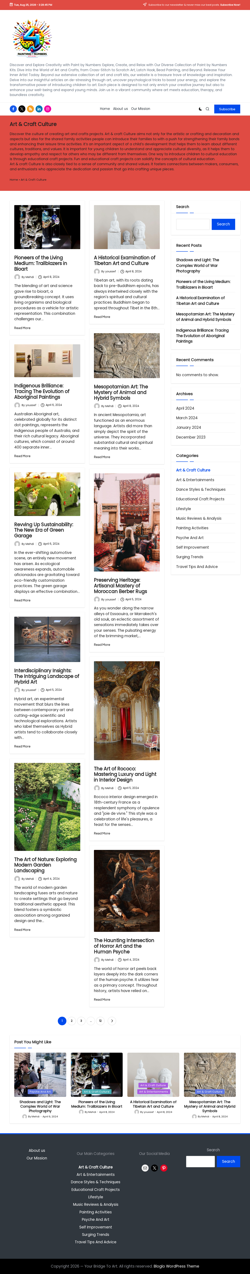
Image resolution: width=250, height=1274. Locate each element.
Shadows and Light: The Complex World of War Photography (197, 265)
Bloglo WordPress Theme (176, 1266)
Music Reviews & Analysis (198, 518)
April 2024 (185, 408)
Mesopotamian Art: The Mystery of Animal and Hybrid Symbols (121, 392)
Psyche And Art (190, 537)
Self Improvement (192, 547)
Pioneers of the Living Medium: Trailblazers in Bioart (40, 263)
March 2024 (187, 418)
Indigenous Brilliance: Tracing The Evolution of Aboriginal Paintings (42, 391)
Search (182, 206)
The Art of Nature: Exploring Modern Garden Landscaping (45, 865)
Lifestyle (183, 508)
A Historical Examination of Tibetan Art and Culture (124, 260)
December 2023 (190, 437)
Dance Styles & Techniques (201, 489)
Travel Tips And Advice (197, 566)
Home (14, 180)
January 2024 (188, 427)
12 (100, 1021)
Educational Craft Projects (200, 499)
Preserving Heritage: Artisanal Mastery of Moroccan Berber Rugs (120, 586)
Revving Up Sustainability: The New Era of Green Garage (43, 530)
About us (37, 1150)
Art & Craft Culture (193, 470)
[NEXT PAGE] (112, 1021)
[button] (227, 109)
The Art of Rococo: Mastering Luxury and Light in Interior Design (125, 774)
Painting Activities (192, 528)
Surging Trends (189, 557)
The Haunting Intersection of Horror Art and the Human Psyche (124, 946)
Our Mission (37, 1158)
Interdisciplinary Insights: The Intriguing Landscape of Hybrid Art (46, 676)
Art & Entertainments (195, 480)
